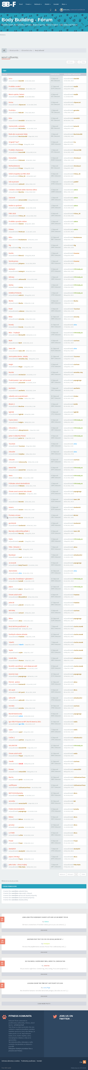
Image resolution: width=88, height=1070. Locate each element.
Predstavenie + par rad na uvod (20, 380)
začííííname (13, 785)
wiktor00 (12, 698)
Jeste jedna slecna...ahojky (18, 356)
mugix (11, 364)
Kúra (10, 118)
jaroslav (11, 825)
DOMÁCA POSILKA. (15, 293)
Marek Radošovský (15, 714)
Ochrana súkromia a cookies (11, 1061)
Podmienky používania (28, 1061)
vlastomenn (13, 571)
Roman (11, 769)
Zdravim (12, 460)
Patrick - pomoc (14, 682)
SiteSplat (46, 944)
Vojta (11, 539)
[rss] (84, 1062)
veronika (12, 801)
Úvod (21, 4)
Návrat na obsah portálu (10, 881)
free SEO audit (6, 1068)
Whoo (11, 618)
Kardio (11, 253)
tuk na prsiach (14, 182)
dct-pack (12, 690)
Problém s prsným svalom (18, 221)
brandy (11, 325)
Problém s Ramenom (16, 150)
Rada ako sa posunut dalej (18, 134)
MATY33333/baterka (16, 793)
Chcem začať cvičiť (15, 595)
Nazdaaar (12, 555)
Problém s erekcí (14, 86)
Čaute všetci (13, 420)
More (64, 4)
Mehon (11, 817)
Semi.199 (12, 348)
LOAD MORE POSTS (44, 1004)
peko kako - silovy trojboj (18, 865)
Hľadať (47, 4)
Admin (46, 922)
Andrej (11, 285)
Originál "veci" (14, 142)
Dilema (11, 229)
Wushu (11, 301)
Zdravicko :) (13, 428)
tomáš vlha (13, 658)
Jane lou (46, 966)
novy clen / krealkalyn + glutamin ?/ (21, 579)
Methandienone (14, 166)
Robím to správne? (15, 206)
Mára (10, 237)
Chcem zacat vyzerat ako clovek (20, 491)
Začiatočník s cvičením (17, 126)
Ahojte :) (12, 404)
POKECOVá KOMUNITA (16, 809)
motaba (11, 706)
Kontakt (56, 4)
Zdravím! (12, 452)
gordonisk (12, 523)
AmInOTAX (12, 468)
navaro (11, 507)
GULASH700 (13, 745)
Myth (10, 340)
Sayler (11, 650)
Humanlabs (13, 158)
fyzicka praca (13, 261)
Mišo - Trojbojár (14, 333)
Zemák (11, 761)
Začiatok (12, 198)
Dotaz (11, 102)
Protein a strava (14, 515)
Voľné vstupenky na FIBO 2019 (19, 174)
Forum (28, 4)
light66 (11, 412)
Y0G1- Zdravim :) (14, 547)
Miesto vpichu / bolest (16, 94)
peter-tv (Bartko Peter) (17, 436)
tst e (10, 78)
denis (11, 475)
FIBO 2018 (12, 213)
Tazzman (12, 444)
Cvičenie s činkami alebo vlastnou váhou (23, 190)
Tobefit (11, 642)
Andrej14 (12, 269)
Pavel (10, 309)
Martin (11, 777)
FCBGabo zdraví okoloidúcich (19, 483)
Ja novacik (12, 563)
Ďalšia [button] (83, 62)
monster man (13, 674)
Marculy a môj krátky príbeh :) (19, 531)
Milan (10, 317)
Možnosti (37, 4)
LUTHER (11, 833)
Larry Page (46, 988)
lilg (10, 245)
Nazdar (11, 372)
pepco (11, 587)
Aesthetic (12, 388)
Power (11, 841)
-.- (9, 499)
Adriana (11, 277)
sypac (11, 730)
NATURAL (12, 610)
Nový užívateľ (10, 57)
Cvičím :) (12, 738)
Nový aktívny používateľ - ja (18, 626)
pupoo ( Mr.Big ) (14, 857)
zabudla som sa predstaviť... (19, 396)
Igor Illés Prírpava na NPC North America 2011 (25, 722)
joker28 (11, 603)
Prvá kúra (12, 110)
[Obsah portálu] (4, 50)
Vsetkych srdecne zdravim (18, 634)
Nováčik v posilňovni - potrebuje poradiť (23, 666)
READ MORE (44, 930)
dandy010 (12, 849)
